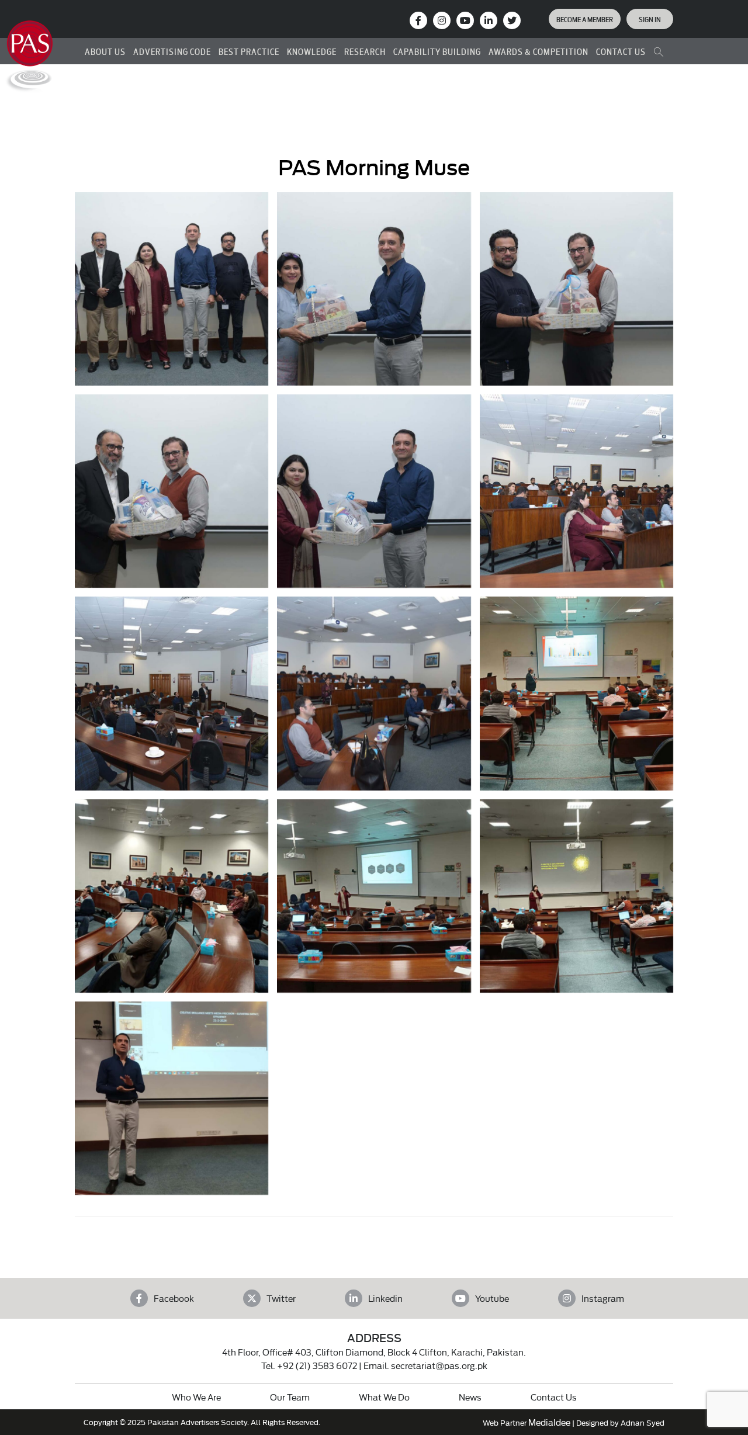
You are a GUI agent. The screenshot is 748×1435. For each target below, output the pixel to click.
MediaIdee (549, 1422)
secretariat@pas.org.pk (439, 1365)
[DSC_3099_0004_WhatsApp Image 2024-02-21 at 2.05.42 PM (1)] (576, 896)
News (470, 1397)
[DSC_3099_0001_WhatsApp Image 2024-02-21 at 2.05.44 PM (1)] (576, 693)
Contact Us (554, 1397)
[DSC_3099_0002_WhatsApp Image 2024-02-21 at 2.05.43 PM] (171, 896)
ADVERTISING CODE (172, 51)
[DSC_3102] (171, 289)
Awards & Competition (538, 51)
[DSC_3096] (373, 491)
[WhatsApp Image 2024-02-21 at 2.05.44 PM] (171, 1098)
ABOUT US (105, 51)
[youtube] (465, 20)
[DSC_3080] (576, 491)
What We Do (384, 1397)
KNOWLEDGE (312, 51)
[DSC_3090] (373, 693)
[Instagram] (442, 20)
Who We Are (196, 1397)
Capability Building (437, 51)
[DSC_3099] (373, 289)
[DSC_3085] (171, 693)
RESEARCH (365, 51)
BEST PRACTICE (249, 51)
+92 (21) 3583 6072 (317, 1365)
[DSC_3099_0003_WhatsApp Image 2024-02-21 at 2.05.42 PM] (373, 896)
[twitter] (512, 20)
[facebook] (418, 20)
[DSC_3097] (171, 491)
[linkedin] (488, 20)
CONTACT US (621, 51)
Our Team (290, 1397)
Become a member (584, 18)
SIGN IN (650, 18)
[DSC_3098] (576, 289)
